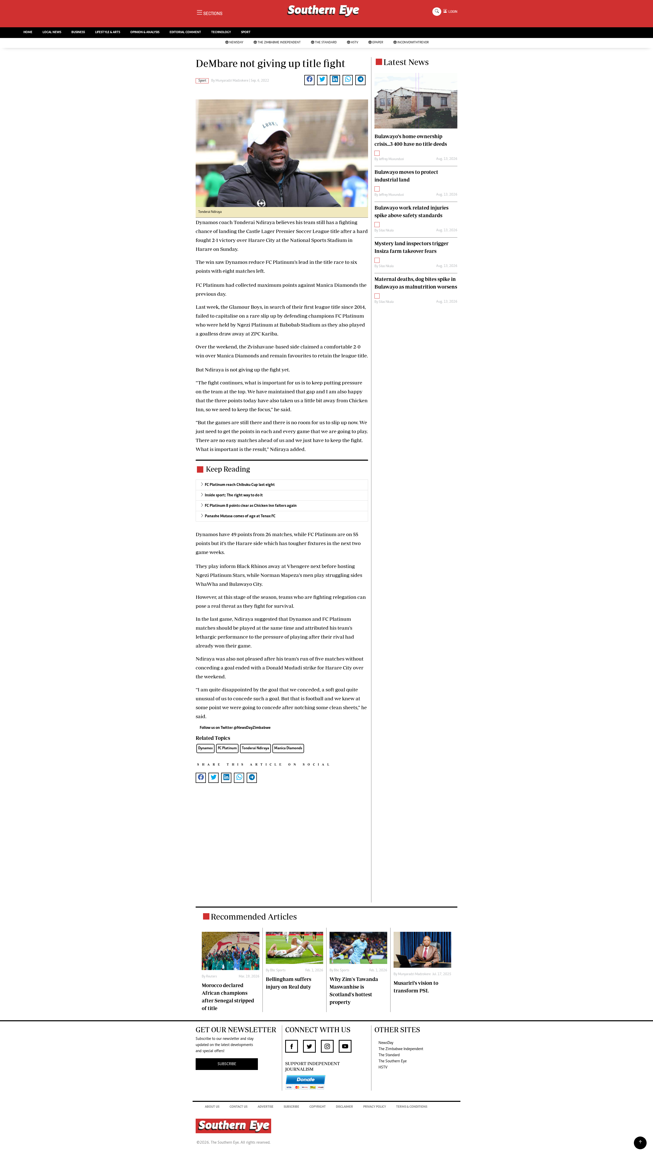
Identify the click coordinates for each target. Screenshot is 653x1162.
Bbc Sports (277, 970)
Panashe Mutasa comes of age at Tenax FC (240, 516)
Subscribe (291, 1107)
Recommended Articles (254, 916)
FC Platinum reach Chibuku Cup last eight (240, 485)
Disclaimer (344, 1107)
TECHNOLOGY (221, 32)
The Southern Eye (393, 1061)
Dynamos (205, 748)
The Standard (326, 42)
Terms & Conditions (411, 1107)
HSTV (354, 42)
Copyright (317, 1107)
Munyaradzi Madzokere (232, 81)
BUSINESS (78, 32)
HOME (27, 32)
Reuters (211, 976)
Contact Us (238, 1107)
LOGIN (452, 11)
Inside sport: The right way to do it (234, 495)
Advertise (265, 1107)
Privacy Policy (374, 1107)
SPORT (245, 32)
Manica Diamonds (288, 748)
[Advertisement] (282, 850)
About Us (212, 1107)
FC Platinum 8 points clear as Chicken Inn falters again (251, 506)
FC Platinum (227, 748)
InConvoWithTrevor (413, 42)
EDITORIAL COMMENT (185, 32)
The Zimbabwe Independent (279, 42)
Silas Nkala (386, 231)
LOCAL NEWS (52, 32)
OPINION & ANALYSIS (144, 32)
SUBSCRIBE (227, 1064)
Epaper (377, 42)
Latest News (406, 62)
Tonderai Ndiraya (255, 748)
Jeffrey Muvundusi (391, 159)
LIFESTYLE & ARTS (107, 32)
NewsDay (236, 42)
